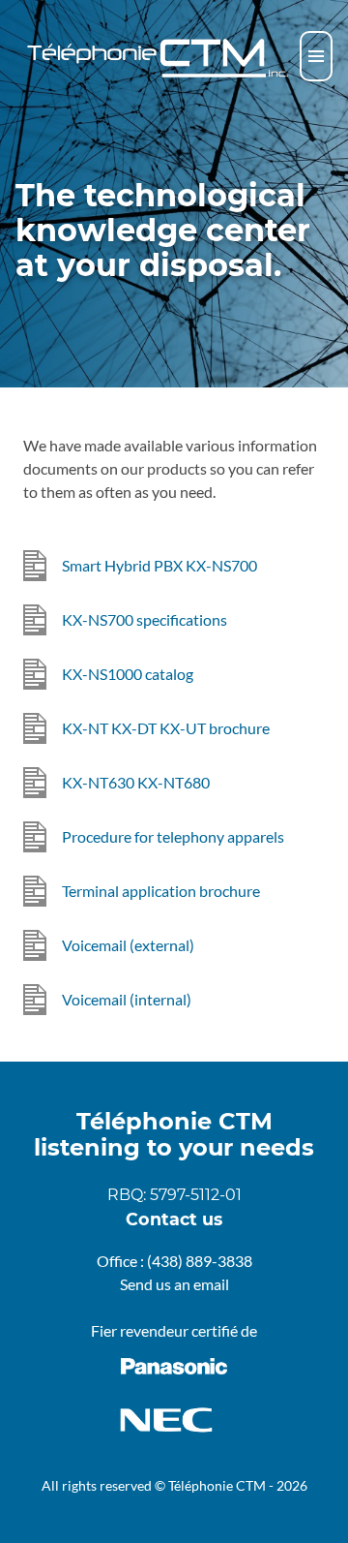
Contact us (174, 1219)
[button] (316, 56)
